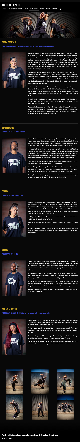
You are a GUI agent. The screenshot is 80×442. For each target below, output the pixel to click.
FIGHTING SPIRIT (11, 5)
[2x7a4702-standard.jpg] (40, 381)
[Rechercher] (60, 8)
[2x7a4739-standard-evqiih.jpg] (65, 407)
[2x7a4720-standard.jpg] (40, 407)
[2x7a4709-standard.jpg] (65, 381)
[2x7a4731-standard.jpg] (14, 381)
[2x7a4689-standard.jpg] (14, 407)
